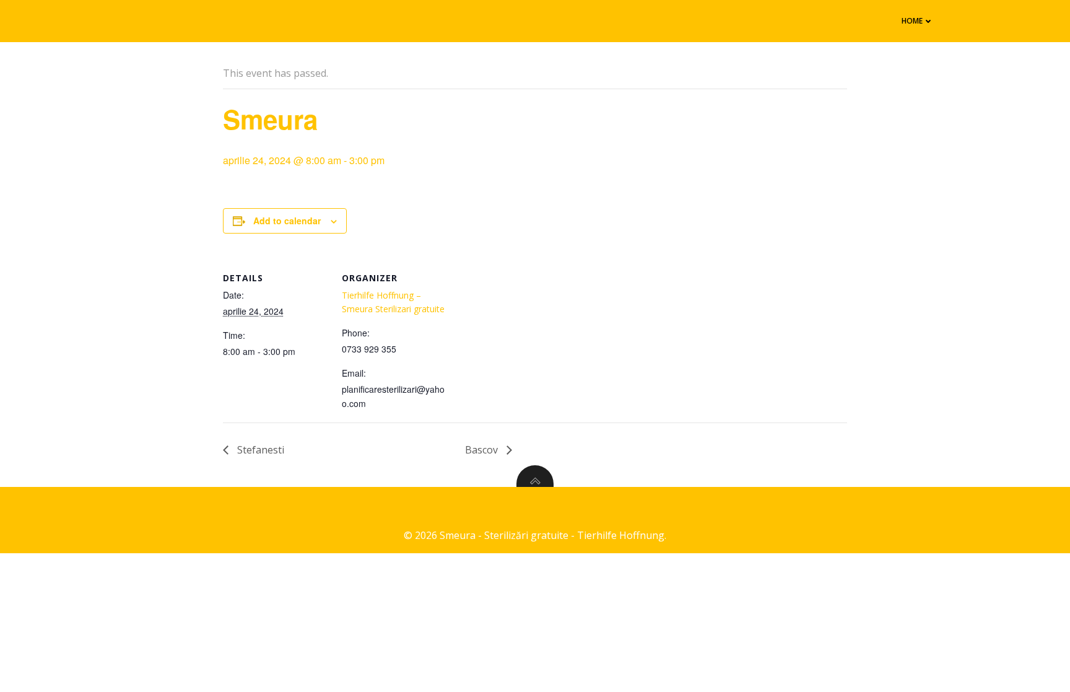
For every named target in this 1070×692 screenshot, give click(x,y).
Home (912, 20)
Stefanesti (259, 450)
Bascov (482, 450)
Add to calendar (287, 220)
